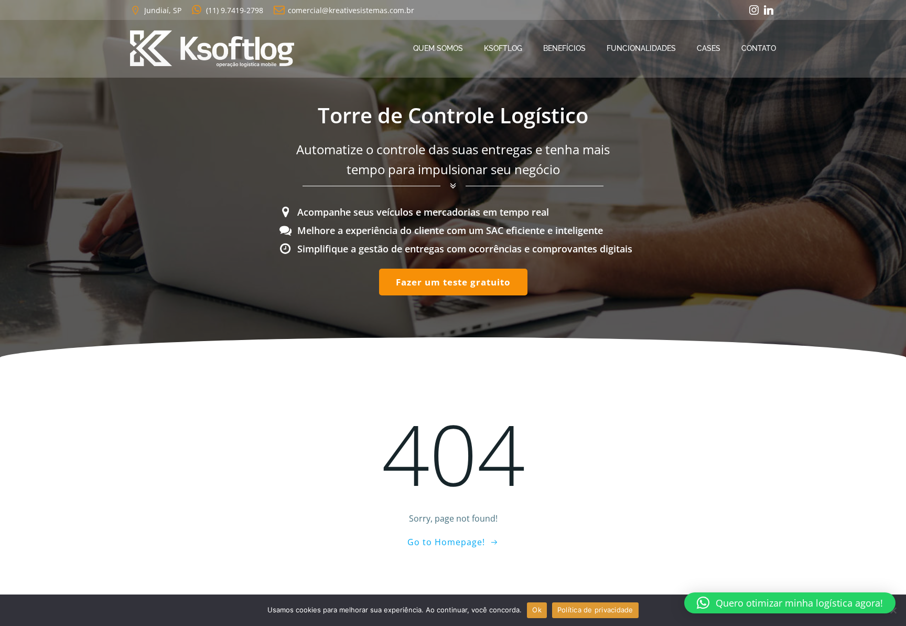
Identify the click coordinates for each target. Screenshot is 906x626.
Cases (708, 48)
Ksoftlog (503, 48)
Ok (537, 610)
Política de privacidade (595, 610)
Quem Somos (438, 48)
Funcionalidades (641, 48)
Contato (758, 48)
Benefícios (564, 48)
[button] (790, 602)
